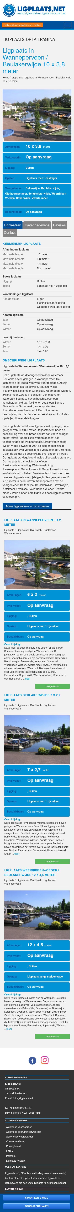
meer (27, 678)
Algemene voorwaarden (19, 1127)
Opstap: (10, 178)
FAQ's (9, 1151)
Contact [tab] (9, 232)
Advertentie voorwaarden (20, 1136)
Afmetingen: (12, 147)
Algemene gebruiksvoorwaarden (23, 1131)
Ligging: (10, 168)
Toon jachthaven (37, 1206)
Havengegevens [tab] (37, 224)
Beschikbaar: (13, 212)
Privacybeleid (13, 1146)
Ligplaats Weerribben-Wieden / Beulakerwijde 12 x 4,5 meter (31, 872)
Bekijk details (52, 686)
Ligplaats (14, 39)
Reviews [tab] (59, 224)
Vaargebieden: (14, 188)
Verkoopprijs (13, 157)
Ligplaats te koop (15, 1160)
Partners (10, 1155)
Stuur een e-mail (36, 1197)
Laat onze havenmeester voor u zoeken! (22, 24)
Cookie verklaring (15, 1141)
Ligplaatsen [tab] (12, 224)
